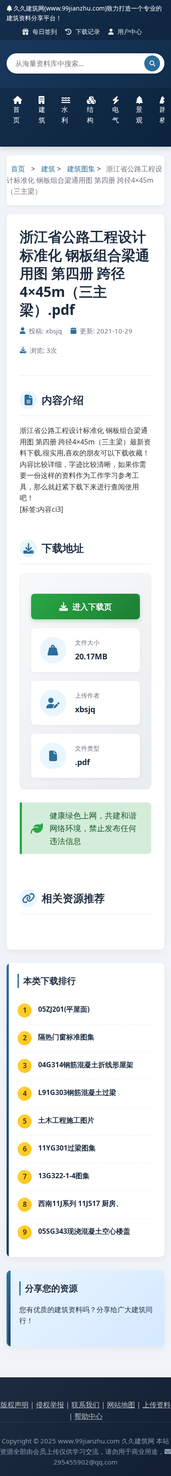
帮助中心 (89, 1416)
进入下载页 (92, 606)
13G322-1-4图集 (63, 1175)
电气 (115, 114)
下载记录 (87, 31)
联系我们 (85, 1404)
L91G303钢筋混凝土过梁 (77, 1092)
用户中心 (129, 31)
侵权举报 (50, 1404)
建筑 (42, 114)
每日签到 (44, 31)
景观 (139, 114)
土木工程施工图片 (66, 1120)
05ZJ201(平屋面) (63, 1009)
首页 (16, 114)
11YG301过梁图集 (67, 1148)
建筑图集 (81, 169)
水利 (64, 114)
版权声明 (14, 1404)
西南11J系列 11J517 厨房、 (80, 1203)
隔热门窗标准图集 (66, 1037)
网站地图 (121, 1404)
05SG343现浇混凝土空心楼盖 (84, 1231)
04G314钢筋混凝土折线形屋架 (85, 1064)
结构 (90, 114)
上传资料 (156, 1404)
